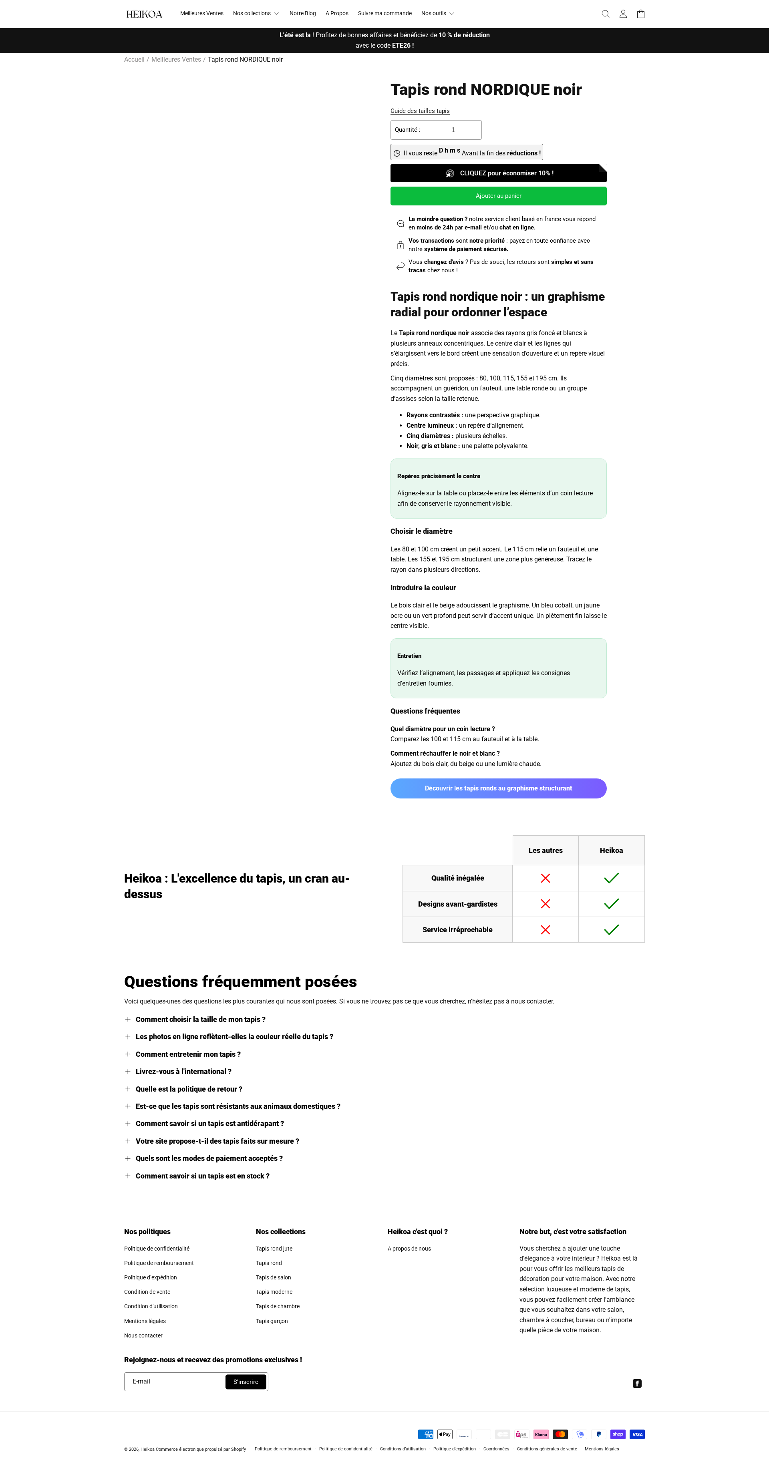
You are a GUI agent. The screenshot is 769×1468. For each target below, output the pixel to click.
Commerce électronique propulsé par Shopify (201, 1449)
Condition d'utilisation (151, 1306)
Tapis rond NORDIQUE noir (245, 59)
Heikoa (148, 1449)
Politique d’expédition (150, 1277)
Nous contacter (143, 1335)
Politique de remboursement (159, 1263)
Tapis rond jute (274, 1248)
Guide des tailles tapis (420, 111)
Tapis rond (269, 1263)
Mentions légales (145, 1321)
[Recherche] (605, 14)
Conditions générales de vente (547, 1449)
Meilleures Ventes (176, 59)
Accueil (134, 59)
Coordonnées (496, 1449)
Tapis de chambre (278, 1306)
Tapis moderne (274, 1292)
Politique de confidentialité (156, 1248)
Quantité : (408, 129)
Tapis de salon (273, 1277)
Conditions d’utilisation (403, 1449)
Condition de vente (147, 1292)
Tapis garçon (272, 1321)
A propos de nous (409, 1248)
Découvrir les (498, 788)
